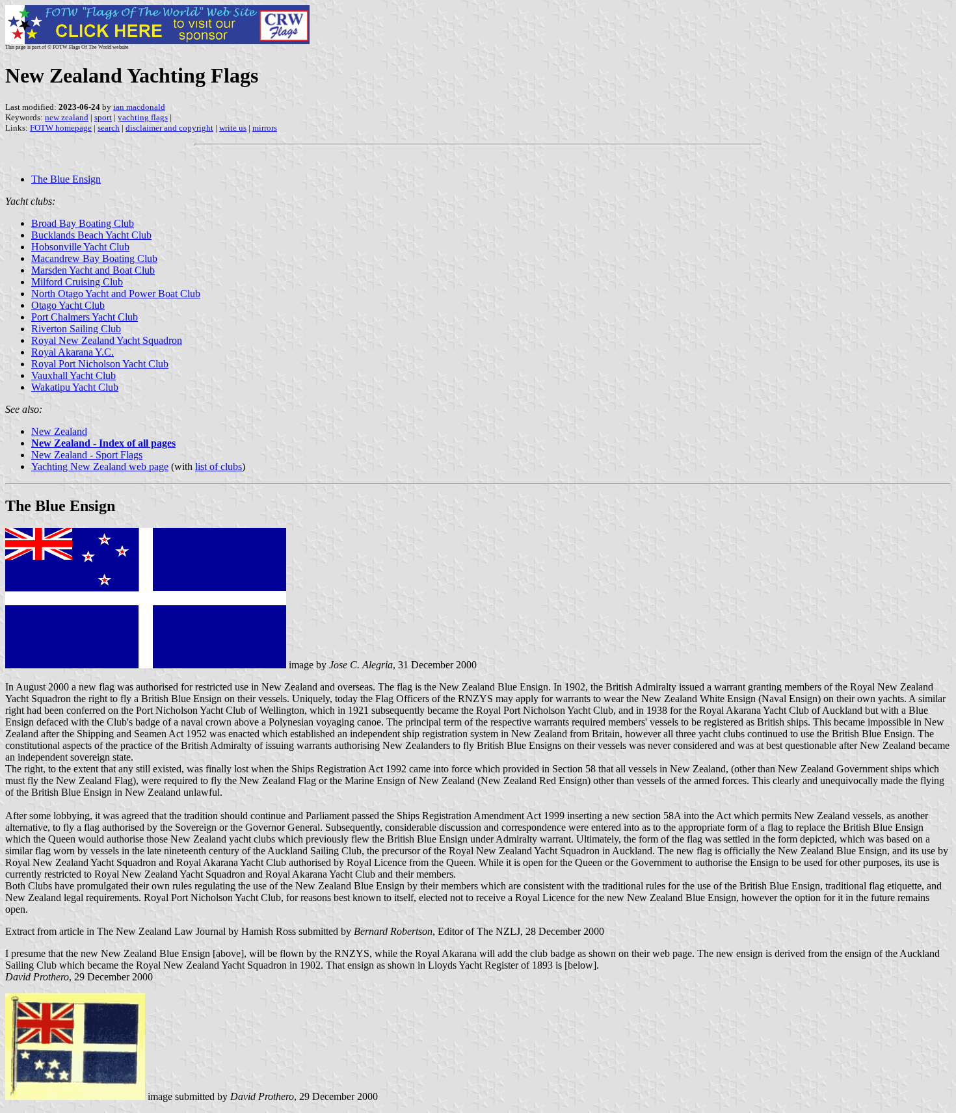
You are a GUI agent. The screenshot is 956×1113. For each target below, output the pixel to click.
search (109, 128)
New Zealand (59, 431)
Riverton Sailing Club (76, 328)
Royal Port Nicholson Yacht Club (99, 363)
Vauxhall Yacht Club (73, 375)
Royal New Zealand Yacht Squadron (106, 340)
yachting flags (143, 117)
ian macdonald (139, 107)
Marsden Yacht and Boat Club (93, 270)
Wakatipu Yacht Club (74, 387)
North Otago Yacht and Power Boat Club (115, 293)
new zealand (66, 117)
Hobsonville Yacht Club (80, 246)
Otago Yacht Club (68, 305)
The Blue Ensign (66, 179)
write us (232, 128)
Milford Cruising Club (77, 281)
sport (103, 117)
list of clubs (218, 466)
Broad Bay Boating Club (82, 223)
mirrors (264, 128)
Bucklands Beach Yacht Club (91, 235)
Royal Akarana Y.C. (72, 352)
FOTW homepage (61, 128)
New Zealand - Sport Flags (86, 454)
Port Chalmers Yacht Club (84, 316)
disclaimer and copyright (169, 128)
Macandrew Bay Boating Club (94, 258)
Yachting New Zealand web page (99, 466)
